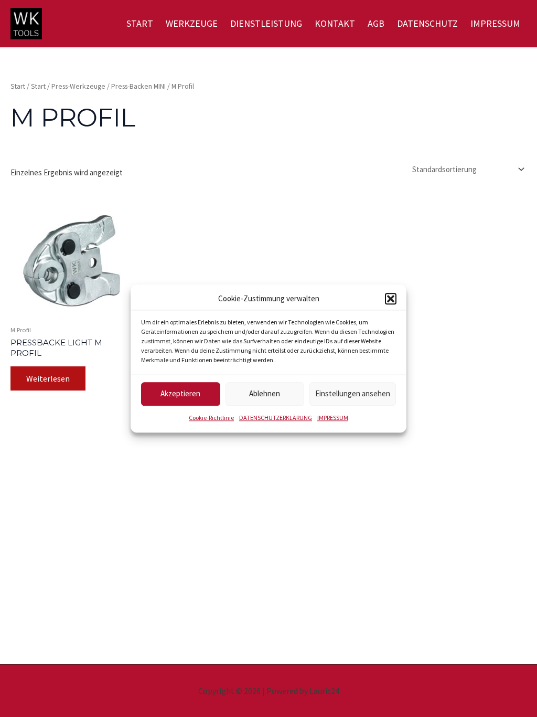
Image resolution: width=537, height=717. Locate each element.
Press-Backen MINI (138, 86)
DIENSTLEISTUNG (266, 23)
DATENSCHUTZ (427, 23)
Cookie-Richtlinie (211, 417)
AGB (376, 23)
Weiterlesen (48, 378)
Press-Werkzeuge (78, 86)
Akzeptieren (180, 394)
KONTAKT (335, 23)
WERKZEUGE (192, 23)
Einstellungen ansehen (352, 394)
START (139, 23)
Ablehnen (264, 394)
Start (17, 86)
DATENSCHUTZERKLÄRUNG (275, 417)
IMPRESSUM (332, 417)
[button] (390, 299)
